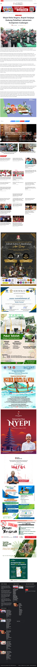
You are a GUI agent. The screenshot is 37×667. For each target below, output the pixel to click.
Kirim (26, 589)
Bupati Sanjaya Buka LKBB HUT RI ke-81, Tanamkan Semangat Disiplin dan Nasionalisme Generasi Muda (5, 178)
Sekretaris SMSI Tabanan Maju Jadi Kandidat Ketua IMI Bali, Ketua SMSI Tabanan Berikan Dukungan (30, 171)
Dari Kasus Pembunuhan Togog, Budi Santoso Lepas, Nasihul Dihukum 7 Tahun (5, 199)
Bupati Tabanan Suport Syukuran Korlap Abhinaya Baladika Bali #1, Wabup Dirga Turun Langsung (5, 159)
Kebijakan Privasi (23, 665)
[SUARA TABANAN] (18, 3)
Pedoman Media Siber (33, 665)
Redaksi (19, 665)
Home (3, 13)
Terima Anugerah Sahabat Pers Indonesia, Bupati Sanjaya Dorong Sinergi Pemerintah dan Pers (5, 223)
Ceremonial (8, 13)
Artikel (6, 13)
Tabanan (20, 15)
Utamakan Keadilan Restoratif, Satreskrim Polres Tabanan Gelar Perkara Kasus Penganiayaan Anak (18, 159)
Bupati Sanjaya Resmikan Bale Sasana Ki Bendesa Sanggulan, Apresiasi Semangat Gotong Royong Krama (8, 634)
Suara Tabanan (15, 25)
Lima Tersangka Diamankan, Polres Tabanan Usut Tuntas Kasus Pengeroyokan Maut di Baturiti (30, 183)
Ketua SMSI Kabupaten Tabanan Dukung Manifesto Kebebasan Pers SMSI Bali (30, 188)
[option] (18, 133)
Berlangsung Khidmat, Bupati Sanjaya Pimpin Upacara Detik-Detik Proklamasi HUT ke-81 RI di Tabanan (18, 134)
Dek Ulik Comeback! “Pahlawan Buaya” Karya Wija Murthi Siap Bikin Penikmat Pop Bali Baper (17, 205)
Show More (18, 621)
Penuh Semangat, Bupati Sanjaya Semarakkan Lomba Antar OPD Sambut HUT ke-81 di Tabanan (18, 194)
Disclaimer (27, 665)
